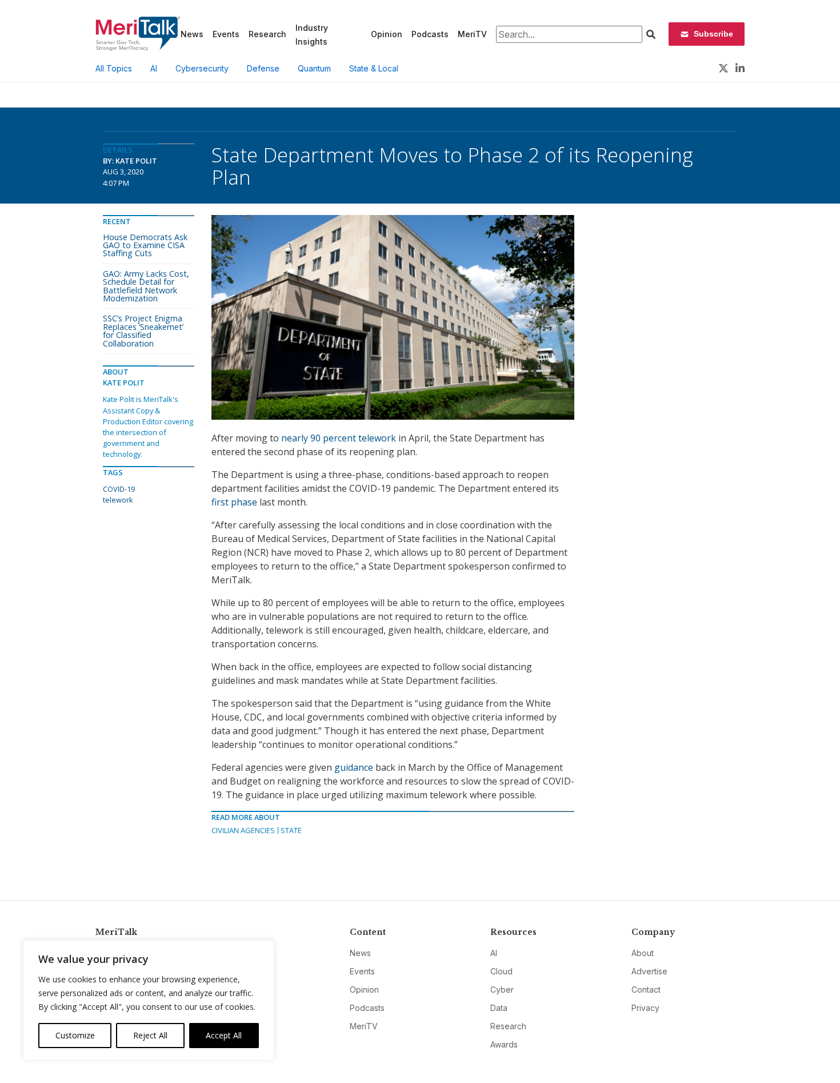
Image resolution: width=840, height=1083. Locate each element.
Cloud (501, 971)
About (642, 953)
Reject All (150, 1035)
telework (118, 500)
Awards (504, 1044)
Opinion (386, 34)
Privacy (645, 1008)
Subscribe (713, 33)
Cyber (502, 989)
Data (498, 1008)
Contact (646, 989)
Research (267, 34)
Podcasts (430, 34)
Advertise (649, 971)
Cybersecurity (202, 68)
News (192, 34)
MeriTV (472, 34)
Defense (263, 68)
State (291, 830)
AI (153, 68)
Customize (75, 1035)
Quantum (314, 68)
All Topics (113, 68)
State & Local (373, 68)
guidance (353, 767)
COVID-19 (119, 489)
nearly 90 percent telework (338, 438)
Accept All (224, 1035)
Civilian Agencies (243, 830)
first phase (234, 502)
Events (226, 34)
